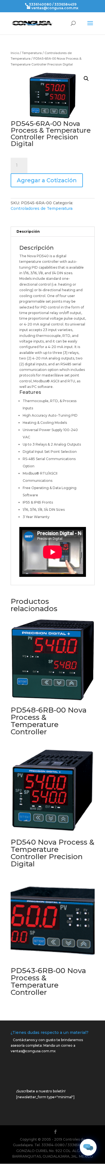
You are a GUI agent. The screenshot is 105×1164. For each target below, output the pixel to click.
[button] (86, 79)
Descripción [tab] (28, 231)
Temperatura (32, 53)
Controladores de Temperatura (42, 208)
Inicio (15, 53)
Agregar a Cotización (47, 180)
